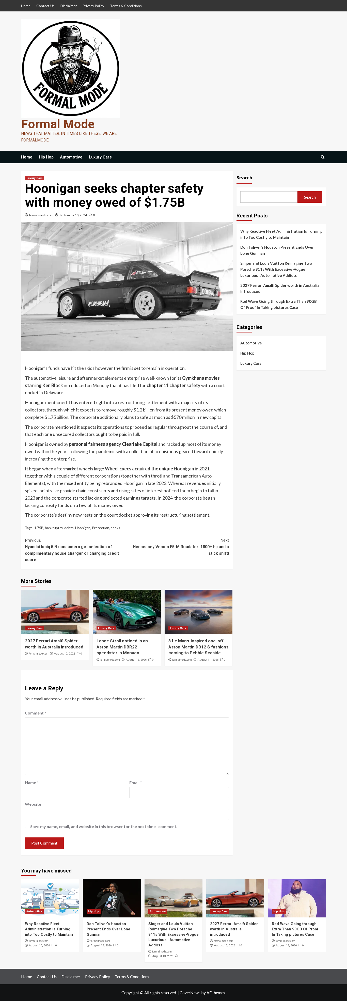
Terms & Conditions (126, 6)
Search (244, 177)
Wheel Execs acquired (127, 468)
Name (32, 782)
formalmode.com (41, 215)
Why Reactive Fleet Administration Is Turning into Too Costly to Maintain (281, 234)
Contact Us (45, 6)
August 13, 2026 (39, 945)
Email (135, 782)
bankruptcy (54, 528)
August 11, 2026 (208, 659)
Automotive (71, 157)
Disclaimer (68, 6)
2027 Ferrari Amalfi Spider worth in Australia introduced (279, 288)
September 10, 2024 (73, 215)
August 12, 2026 (64, 653)
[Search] (323, 157)
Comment (35, 712)
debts (69, 528)
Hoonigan (82, 528)
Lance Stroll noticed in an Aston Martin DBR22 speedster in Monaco (122, 647)
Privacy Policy (93, 6)
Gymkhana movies (201, 378)
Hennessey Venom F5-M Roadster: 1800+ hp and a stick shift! (181, 547)
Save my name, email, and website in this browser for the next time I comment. (103, 826)
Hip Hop (46, 157)
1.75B (38, 528)
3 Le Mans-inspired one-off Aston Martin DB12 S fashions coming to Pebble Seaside (198, 647)
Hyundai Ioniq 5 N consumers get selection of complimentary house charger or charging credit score (72, 550)
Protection (100, 528)
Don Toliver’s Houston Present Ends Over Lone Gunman (277, 250)
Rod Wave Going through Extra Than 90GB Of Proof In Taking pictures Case (278, 304)
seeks (115, 528)
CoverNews (190, 992)
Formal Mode (57, 124)
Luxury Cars (100, 157)
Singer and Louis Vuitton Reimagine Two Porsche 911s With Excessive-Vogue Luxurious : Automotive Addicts (276, 269)
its (179, 378)
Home (25, 6)
